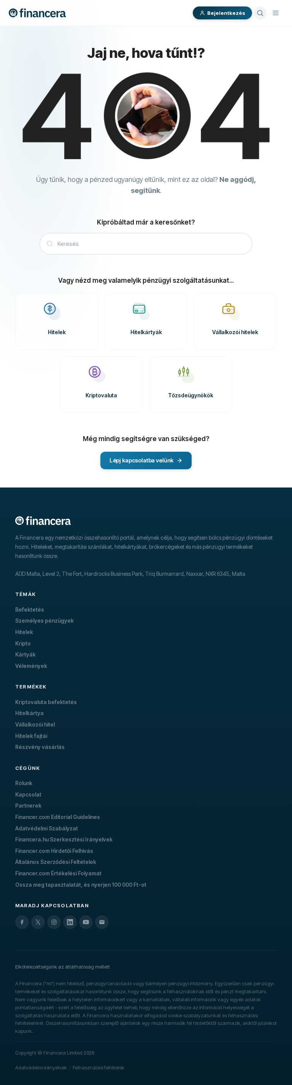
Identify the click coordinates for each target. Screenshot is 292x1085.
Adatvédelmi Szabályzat (46, 828)
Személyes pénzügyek (44, 620)
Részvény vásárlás (40, 747)
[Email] (102, 922)
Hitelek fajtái (31, 736)
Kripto (23, 643)
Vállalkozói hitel (35, 724)
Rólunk (23, 783)
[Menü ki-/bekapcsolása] (275, 13)
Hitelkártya (29, 713)
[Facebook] (22, 922)
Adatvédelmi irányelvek (41, 1067)
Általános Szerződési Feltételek (55, 862)
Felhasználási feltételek (98, 1067)
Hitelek (24, 632)
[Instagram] (54, 922)
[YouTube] (86, 922)
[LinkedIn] (70, 922)
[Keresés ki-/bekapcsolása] (260, 12)
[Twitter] (38, 922)
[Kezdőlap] (37, 13)
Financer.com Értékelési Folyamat (58, 873)
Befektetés (29, 609)
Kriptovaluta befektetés (46, 702)
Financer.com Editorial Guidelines (57, 817)
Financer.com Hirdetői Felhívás (54, 851)
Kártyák (25, 654)
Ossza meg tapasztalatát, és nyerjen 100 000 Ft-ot (80, 884)
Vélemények (31, 666)
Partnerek (28, 805)
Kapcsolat (28, 794)
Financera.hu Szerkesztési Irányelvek (64, 839)
